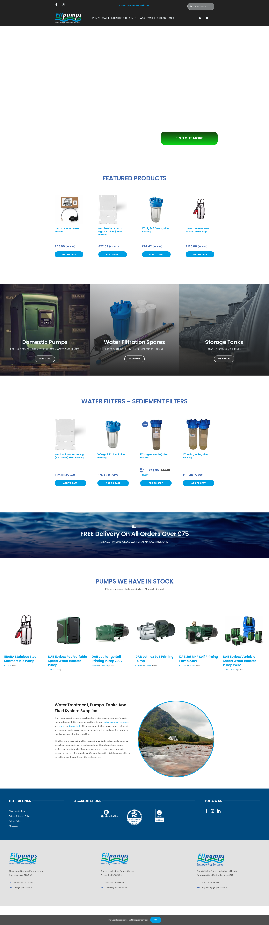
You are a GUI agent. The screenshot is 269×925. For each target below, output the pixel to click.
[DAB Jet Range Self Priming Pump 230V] (113, 611)
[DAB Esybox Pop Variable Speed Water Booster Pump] (69, 611)
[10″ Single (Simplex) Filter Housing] (156, 420)
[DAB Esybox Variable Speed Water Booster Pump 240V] (244, 611)
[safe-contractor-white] (134, 810)
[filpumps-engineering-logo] (211, 854)
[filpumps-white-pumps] (68, 13)
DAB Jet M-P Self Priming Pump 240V (198, 659)
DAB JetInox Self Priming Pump (154, 659)
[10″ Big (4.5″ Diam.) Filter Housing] (156, 196)
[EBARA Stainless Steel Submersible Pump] (200, 196)
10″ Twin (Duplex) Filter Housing (195, 456)
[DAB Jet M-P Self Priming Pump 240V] (200, 611)
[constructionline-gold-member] (109, 810)
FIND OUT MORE (111, 101)
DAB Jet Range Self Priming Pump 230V (107, 659)
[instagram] (62, 4)
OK (155, 920)
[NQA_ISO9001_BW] (159, 810)
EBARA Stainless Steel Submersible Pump (197, 230)
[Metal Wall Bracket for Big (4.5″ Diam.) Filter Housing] (112, 196)
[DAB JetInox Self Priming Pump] (156, 611)
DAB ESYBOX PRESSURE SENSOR (67, 230)
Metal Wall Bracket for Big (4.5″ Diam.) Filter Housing (110, 231)
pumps (62, 726)
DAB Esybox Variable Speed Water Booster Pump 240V (239, 661)
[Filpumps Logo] (23, 854)
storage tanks (74, 726)
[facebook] (56, 4)
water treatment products (116, 722)
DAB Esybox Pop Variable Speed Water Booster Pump (67, 661)
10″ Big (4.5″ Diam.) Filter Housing (156, 230)
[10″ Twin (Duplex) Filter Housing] (198, 420)
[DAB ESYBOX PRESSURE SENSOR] (69, 196)
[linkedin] (219, 811)
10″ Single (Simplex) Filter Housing (154, 456)
